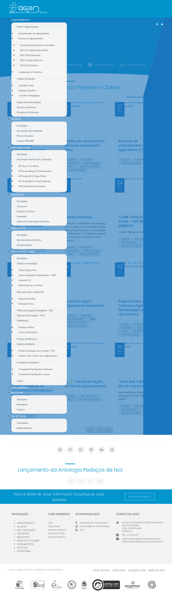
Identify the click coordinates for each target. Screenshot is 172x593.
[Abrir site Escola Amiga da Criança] (84, 584)
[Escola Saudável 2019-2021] (38, 584)
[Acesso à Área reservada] (162, 24)
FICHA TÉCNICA (101, 570)
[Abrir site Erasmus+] (133, 584)
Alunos (21, 526)
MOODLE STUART (56, 533)
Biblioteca (23, 537)
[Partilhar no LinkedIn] (101, 450)
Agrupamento (26, 522)
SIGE (50, 522)
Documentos (25, 544)
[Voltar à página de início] (28, 7)
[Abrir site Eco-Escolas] (20, 584)
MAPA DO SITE (156, 570)
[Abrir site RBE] (71, 584)
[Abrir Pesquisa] (157, 24)
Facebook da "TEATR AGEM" (94, 522)
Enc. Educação (26, 530)
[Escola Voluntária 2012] (57, 584)
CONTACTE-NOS (138, 496)
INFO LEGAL (119, 570)
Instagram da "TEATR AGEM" (95, 526)
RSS (82, 530)
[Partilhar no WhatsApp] (80, 450)
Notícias (22, 547)
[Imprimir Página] (112, 450)
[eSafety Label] (106, 584)
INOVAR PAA (54, 526)
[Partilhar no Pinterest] (91, 450)
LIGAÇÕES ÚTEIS (137, 570)
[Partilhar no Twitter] (70, 450)
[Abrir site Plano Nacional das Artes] (152, 584)
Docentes (23, 533)
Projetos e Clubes (28, 540)
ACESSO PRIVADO (56, 537)
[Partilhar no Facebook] (59, 450)
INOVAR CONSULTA (57, 530)
